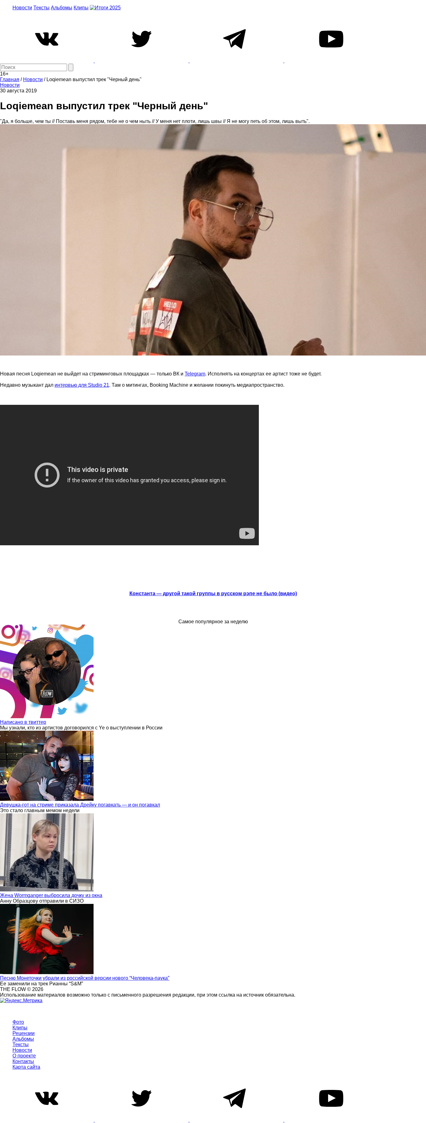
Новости (22, 7)
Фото (18, 1022)
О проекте (24, 1055)
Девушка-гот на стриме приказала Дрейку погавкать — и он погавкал (80, 804)
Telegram (195, 373)
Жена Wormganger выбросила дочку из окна (51, 895)
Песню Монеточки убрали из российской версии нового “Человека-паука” (84, 978)
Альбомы (61, 7)
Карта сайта (26, 1067)
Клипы (81, 7)
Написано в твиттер (23, 722)
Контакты (23, 1061)
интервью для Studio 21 (82, 385)
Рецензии (23, 1033)
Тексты (41, 7)
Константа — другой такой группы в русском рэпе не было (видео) (213, 593)
